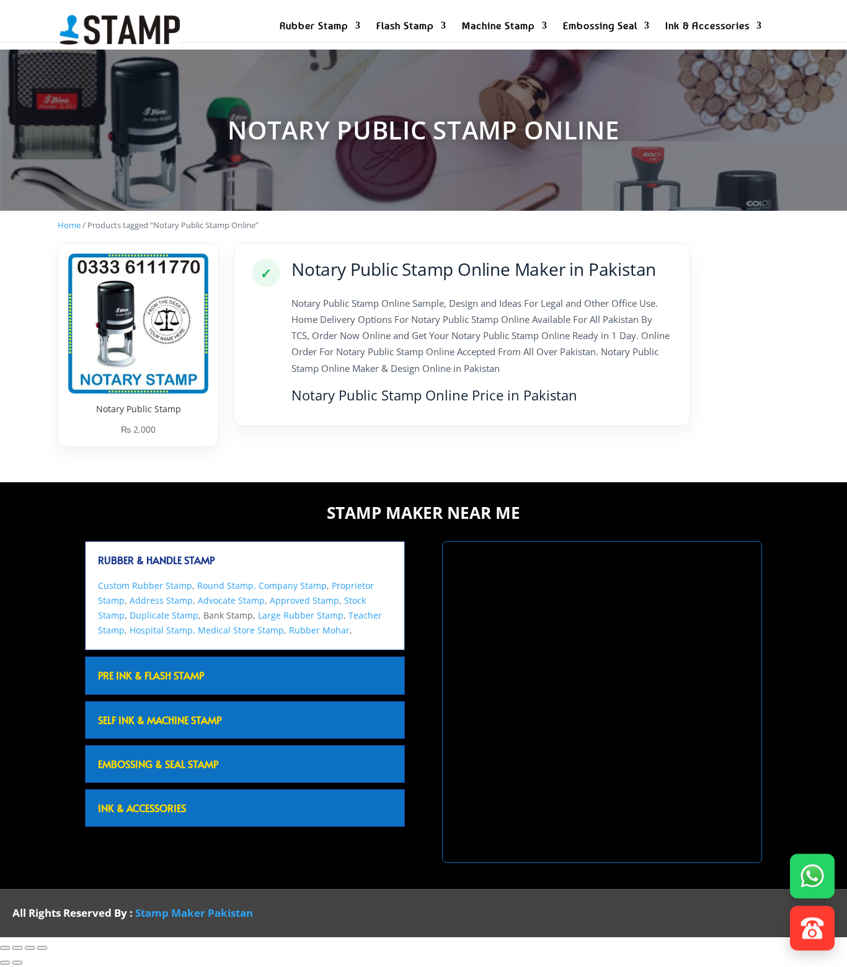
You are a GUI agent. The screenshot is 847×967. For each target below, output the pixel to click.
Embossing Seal (600, 26)
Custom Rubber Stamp (145, 585)
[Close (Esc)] (42, 948)
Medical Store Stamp (241, 630)
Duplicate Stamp (164, 615)
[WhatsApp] (812, 875)
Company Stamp (293, 585)
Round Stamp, (226, 585)
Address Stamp (161, 600)
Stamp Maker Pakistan (194, 913)
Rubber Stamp (314, 26)
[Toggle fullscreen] (17, 948)
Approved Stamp (304, 600)
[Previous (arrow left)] (5, 963)
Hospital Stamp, (164, 630)
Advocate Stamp (231, 600)
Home (69, 225)
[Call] (812, 927)
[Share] (30, 948)
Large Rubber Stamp (301, 615)
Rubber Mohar (319, 630)
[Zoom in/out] (5, 948)
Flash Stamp (405, 26)
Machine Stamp (498, 26)
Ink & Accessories (707, 26)
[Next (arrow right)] (17, 963)
